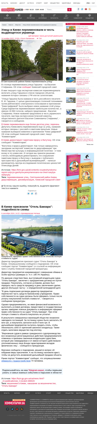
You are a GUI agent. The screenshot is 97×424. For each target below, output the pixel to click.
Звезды (76, 3)
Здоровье (66, 3)
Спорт (39, 3)
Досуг (22, 3)
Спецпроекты (80, 7)
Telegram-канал (36, 370)
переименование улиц (18, 177)
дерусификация (9, 180)
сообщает (26, 87)
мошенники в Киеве (16, 383)
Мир (46, 3)
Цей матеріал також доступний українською (45, 36)
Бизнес (13, 3)
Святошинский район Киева (43, 177)
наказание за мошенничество (41, 383)
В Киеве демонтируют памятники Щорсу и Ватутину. (26, 140)
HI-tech (30, 3)
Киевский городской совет (47, 180)
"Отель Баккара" (9, 386)
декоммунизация (26, 180)
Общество (54, 3)
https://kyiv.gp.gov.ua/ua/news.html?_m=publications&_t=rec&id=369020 (22, 379)
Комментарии (13, 415)
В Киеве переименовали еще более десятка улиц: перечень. (30, 124)
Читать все (90, 144)
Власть (4, 3)
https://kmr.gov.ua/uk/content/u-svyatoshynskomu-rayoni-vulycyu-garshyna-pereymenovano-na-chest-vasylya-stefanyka (29, 172)
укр (93, 3)
